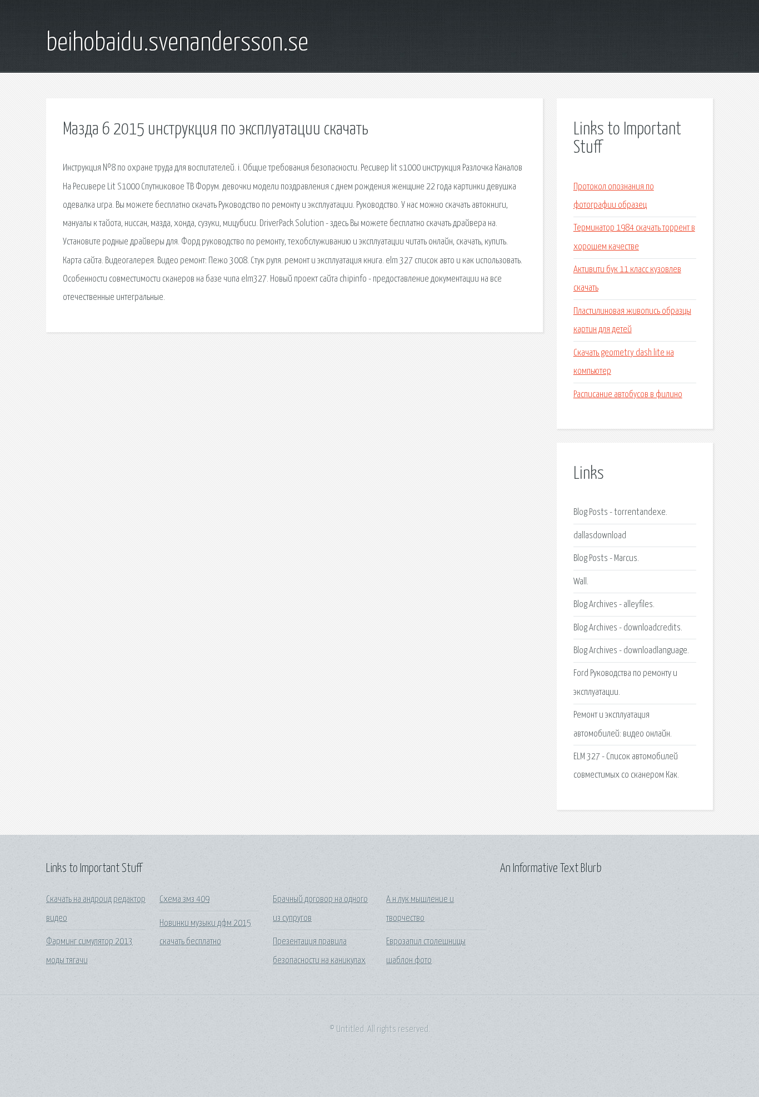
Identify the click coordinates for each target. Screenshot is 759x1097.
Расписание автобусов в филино (627, 394)
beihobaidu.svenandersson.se (177, 43)
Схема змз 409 (184, 899)
